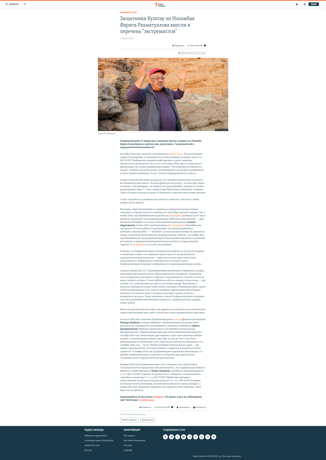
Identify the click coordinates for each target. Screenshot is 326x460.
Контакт (88, 450)
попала (177, 319)
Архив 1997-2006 (92, 445)
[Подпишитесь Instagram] (195, 436)
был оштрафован (176, 225)
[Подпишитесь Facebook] (171, 436)
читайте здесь (147, 400)
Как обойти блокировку (134, 441)
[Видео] (297, 4)
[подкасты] (305, 4)
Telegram (159, 397)
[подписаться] (213, 436)
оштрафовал (175, 216)
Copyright (128, 450)
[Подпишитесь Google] (165, 436)
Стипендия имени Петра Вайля (99, 441)
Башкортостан (128, 13)
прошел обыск (175, 154)
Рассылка (128, 445)
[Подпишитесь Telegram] (189, 436)
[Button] (178, 45)
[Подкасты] (207, 436)
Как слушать (129, 436)
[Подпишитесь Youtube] (183, 436)
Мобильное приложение (96, 436)
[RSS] (201, 436)
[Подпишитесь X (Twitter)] (177, 436)
